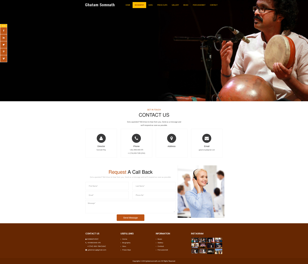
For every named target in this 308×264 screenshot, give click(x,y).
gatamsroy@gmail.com (97, 250)
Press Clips (126, 250)
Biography (126, 243)
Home (124, 239)
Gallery (160, 243)
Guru (124, 246)
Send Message (130, 217)
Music (160, 239)
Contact (161, 246)
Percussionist (163, 250)
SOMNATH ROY (92, 239)
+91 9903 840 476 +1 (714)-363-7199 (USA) (96, 244)
